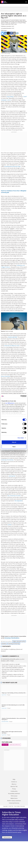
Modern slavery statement (14, 800)
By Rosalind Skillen (5, 721)
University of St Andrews (7, 460)
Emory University (5, 376)
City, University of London (14, 495)
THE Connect (14, 796)
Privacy (14, 789)
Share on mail (14, 33)
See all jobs (5, 744)
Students (4, 643)
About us (14, 784)
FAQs (14, 779)
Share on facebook (11, 33)
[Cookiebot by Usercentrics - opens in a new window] (20, 396)
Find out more (7, 837)
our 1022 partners (10, 403)
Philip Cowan (4, 30)
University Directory (14, 803)
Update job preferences (14, 744)
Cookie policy (14, 791)
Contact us (14, 781)
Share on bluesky (2, 33)
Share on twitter (8, 33)
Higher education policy (19, 641)
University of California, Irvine (11, 345)
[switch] (24, 424)
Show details (21, 437)
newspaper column (6, 100)
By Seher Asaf (4, 708)
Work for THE (14, 786)
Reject (14, 446)
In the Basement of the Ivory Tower (12, 166)
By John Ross (4, 694)
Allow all (14, 442)
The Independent (18, 501)
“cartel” (25, 96)
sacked (9, 524)
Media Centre (14, 798)
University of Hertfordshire (12, 638)
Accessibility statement (14, 793)
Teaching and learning (13, 643)
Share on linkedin (5, 33)
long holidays (10, 96)
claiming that (12, 476)
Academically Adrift (12, 337)
